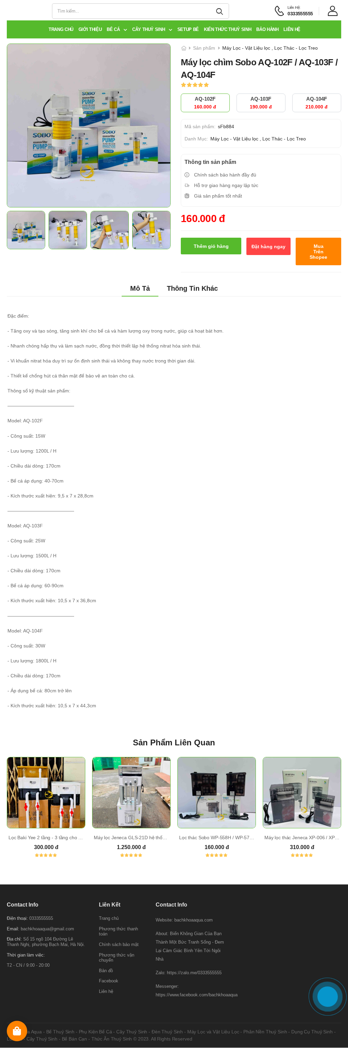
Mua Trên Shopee (318, 251)
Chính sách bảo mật (119, 944)
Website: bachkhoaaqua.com (184, 920)
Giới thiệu (90, 29)
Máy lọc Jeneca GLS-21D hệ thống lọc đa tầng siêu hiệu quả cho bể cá (169, 837)
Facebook (108, 981)
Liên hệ (291, 29)
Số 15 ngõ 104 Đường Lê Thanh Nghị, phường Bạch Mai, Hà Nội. (46, 942)
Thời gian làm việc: (26, 955)
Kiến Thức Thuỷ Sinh (227, 29)
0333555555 (41, 918)
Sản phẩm (204, 48)
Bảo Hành (267, 29)
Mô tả (140, 288)
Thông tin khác (192, 288)
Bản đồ (106, 970)
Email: (13, 928)
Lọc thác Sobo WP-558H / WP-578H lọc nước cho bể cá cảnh (244, 837)
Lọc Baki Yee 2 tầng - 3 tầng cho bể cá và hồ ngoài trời (66, 837)
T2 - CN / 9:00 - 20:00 (28, 965)
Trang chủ (61, 29)
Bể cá (114, 29)
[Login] (334, 11)
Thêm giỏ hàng (211, 246)
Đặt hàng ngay (268, 246)
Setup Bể (188, 29)
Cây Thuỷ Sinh (149, 29)
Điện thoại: (17, 918)
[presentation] (336, 813)
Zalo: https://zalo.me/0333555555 (189, 973)
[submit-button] (221, 11)
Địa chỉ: (14, 939)
